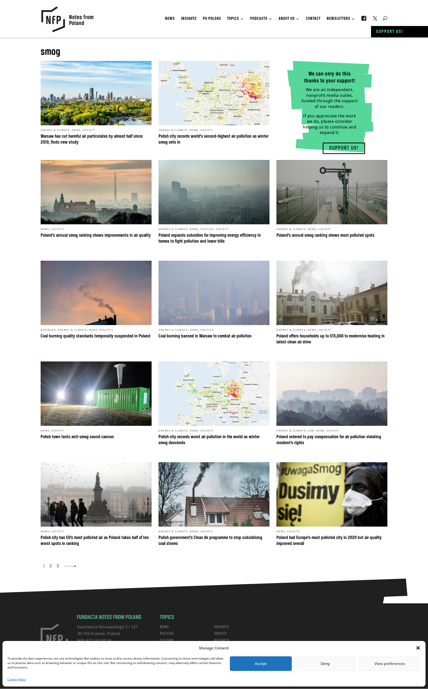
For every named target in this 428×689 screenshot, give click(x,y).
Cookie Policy (16, 679)
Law (311, 430)
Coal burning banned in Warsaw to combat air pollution (205, 336)
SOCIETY (220, 634)
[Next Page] (70, 566)
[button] (418, 647)
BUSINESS (222, 640)
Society (88, 130)
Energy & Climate (55, 130)
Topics (233, 19)
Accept (261, 663)
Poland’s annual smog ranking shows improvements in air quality (96, 235)
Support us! (389, 31)
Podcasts (259, 19)
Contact (313, 19)
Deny (325, 663)
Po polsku (212, 19)
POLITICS (167, 634)
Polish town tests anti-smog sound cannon (77, 436)
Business (48, 330)
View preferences (389, 663)
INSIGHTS (221, 627)
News (170, 19)
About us (287, 19)
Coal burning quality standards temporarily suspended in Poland (95, 336)
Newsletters (338, 19)
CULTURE (167, 640)
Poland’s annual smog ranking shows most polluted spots (325, 235)
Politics (207, 229)
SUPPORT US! (344, 148)
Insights (189, 19)
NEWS (164, 627)
